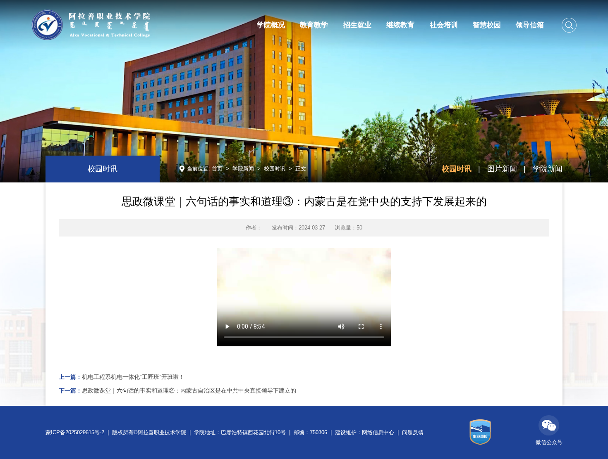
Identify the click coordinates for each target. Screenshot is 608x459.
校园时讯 (274, 169)
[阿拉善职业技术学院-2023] (90, 24)
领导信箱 (530, 25)
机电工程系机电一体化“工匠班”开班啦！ (121, 377)
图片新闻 (502, 168)
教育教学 (314, 25)
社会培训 (444, 25)
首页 (217, 169)
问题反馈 (413, 432)
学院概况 (271, 25)
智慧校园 (487, 25)
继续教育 (400, 25)
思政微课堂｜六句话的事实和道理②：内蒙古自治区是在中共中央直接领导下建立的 (177, 391)
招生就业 (357, 25)
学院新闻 (243, 169)
